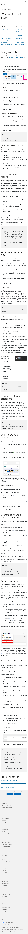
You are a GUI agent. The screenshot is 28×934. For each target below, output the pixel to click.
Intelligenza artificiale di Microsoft (7, 861)
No (17, 794)
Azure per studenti (5, 855)
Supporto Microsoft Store (6, 824)
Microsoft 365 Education (6, 846)
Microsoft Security (5, 863)
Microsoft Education (5, 840)
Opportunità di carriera (5, 905)
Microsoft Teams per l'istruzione (7, 844)
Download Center (4, 822)
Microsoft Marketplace (5, 892)
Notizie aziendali (4, 909)
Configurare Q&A (5, 29)
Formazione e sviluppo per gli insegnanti (8, 850)
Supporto (3, 4)
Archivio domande (19, 38)
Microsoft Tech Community (6, 889)
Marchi (11, 929)
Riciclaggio (3, 831)
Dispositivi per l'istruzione (6, 842)
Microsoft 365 (4, 809)
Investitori (3, 913)
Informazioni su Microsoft (6, 907)
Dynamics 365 (4, 868)
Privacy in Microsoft (5, 911)
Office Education (4, 848)
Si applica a (4, 21)
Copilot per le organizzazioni (6, 805)
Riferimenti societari (5, 927)
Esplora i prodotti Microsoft (6, 812)
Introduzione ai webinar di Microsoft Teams (11, 780)
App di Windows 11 (5, 814)
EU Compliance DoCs (5, 931)
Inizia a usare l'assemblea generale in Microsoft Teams (13, 783)
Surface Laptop (4, 803)
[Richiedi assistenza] (5, 2)
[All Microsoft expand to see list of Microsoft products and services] (1, 2)
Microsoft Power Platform (6, 894)
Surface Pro (3, 801)
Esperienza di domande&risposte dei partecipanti (6, 44)
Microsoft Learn (4, 885)
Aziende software (4, 896)
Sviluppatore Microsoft (5, 883)
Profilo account (4, 820)
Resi (2, 827)
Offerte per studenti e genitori (7, 853)
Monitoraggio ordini (5, 829)
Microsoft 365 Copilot (5, 872)
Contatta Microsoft (12, 927)
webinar (21, 57)
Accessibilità (4, 916)
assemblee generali (13, 57)
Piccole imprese (4, 877)
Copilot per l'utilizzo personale (7, 807)
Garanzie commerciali (5, 833)
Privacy (17, 927)
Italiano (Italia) (6, 919)
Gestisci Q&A (4, 34)
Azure (3, 866)
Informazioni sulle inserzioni (18, 929)
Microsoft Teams (4, 874)
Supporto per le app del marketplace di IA (8, 887)
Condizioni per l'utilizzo (5, 929)
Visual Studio (4, 898)
